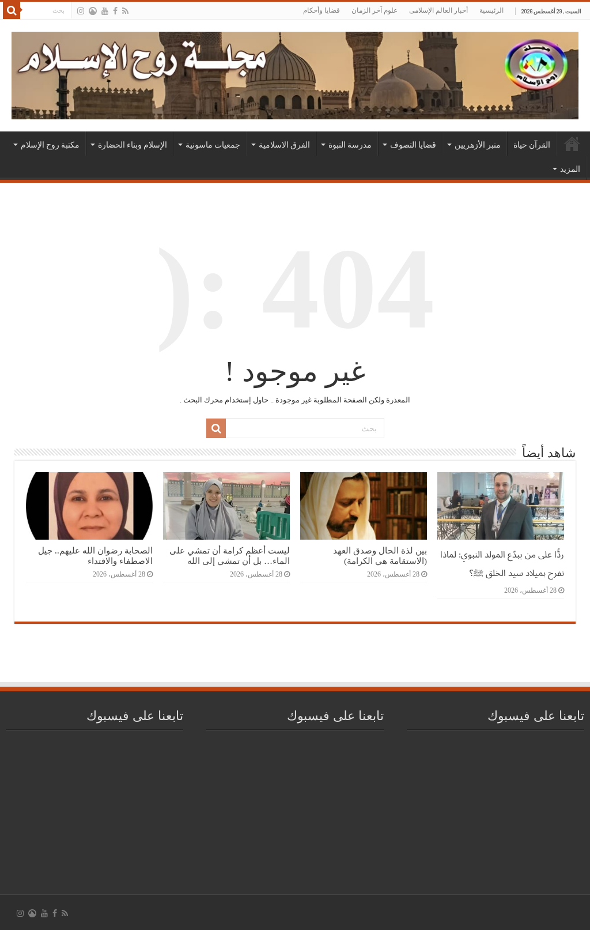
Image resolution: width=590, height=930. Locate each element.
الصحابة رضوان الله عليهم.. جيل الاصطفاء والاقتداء (95, 555)
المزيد (570, 169)
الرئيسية (491, 10)
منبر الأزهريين (478, 145)
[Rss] (125, 11)
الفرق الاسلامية (284, 145)
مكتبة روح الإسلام (50, 145)
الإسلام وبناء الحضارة (132, 145)
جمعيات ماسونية (213, 145)
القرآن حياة (531, 145)
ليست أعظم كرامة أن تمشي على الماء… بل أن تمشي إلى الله (229, 555)
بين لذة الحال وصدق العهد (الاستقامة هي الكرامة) (380, 555)
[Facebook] (115, 11)
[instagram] (80, 11)
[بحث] (11, 10)
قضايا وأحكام (321, 10)
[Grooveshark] (93, 11)
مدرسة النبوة (350, 145)
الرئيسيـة (572, 143)
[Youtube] (104, 11)
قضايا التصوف (413, 145)
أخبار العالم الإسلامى (438, 10)
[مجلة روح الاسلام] (295, 73)
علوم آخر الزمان (374, 10)
